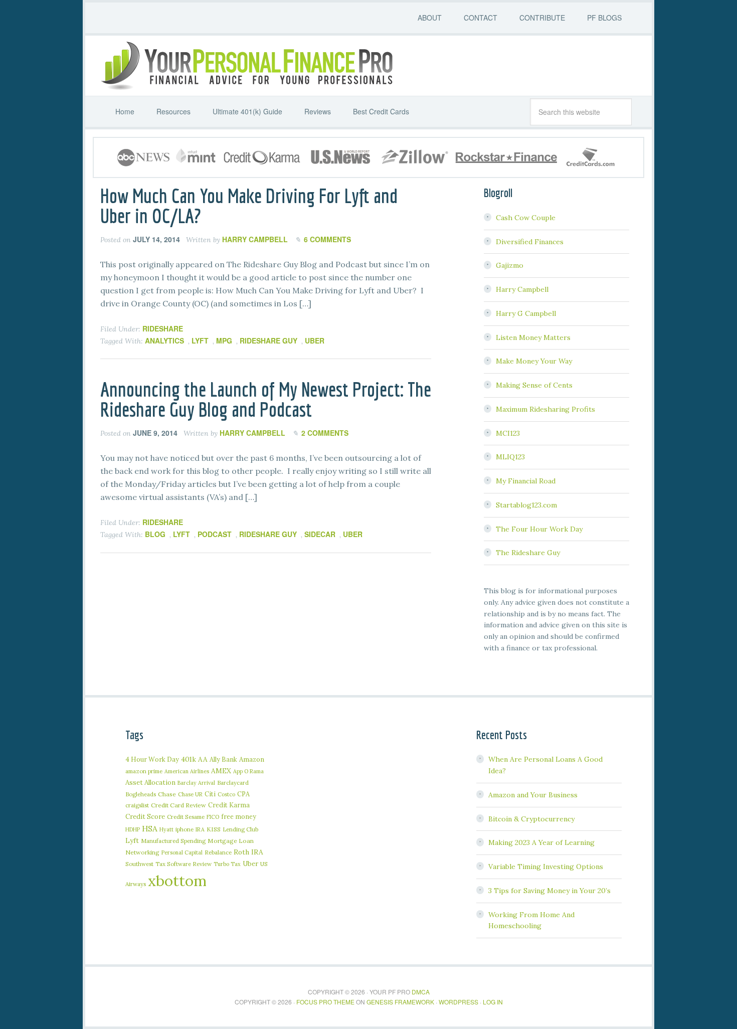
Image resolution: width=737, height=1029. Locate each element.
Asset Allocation (150, 782)
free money (238, 816)
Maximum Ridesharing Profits (545, 409)
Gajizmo (509, 265)
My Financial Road (526, 480)
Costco (226, 794)
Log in (493, 1001)
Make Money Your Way (534, 361)
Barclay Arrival (196, 782)
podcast (215, 534)
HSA (149, 828)
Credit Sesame (186, 816)
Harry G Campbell (526, 313)
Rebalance (218, 852)
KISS (214, 829)
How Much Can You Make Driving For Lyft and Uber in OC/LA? (249, 205)
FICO (213, 816)
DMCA (421, 991)
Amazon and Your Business (533, 794)
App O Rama (248, 771)
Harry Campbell (522, 289)
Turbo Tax (227, 864)
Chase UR (190, 794)
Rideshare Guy (268, 340)
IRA (200, 829)
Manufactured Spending (173, 840)
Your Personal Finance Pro (245, 66)
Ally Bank (223, 759)
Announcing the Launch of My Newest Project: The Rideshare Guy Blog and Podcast (265, 399)
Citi (210, 794)
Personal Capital (182, 852)
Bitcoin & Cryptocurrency (531, 818)
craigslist (137, 805)
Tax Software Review (183, 864)
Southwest (139, 864)
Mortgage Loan (231, 840)
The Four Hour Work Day (539, 529)
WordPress (458, 1001)
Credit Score (145, 816)
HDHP (132, 829)
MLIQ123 (510, 456)
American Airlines (186, 771)
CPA (243, 794)
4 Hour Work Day (152, 759)
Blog (155, 534)
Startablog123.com (526, 504)
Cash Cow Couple (526, 217)
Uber (314, 340)
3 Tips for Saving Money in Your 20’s (549, 890)
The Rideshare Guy (528, 552)
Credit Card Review (178, 805)
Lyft (200, 340)
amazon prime (143, 771)
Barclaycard (233, 782)
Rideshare (162, 328)
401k (188, 759)
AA (203, 759)
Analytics (164, 340)
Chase (167, 794)
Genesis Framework (400, 1001)
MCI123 (508, 433)
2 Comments (324, 433)
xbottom (177, 880)
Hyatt (166, 829)
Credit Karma (229, 805)
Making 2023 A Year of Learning (541, 842)
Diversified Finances (530, 241)
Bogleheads (140, 794)
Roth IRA (248, 851)
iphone (184, 829)
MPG (224, 340)
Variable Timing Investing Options (545, 866)
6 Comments (327, 239)
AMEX (221, 770)
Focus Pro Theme (325, 1001)
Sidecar (319, 534)
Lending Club (240, 829)
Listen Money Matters (533, 337)
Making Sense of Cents (534, 385)
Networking (142, 852)
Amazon (251, 759)
